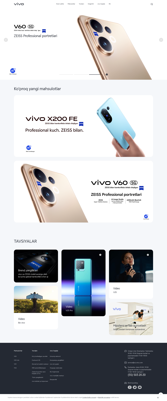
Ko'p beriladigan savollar (40, 356)
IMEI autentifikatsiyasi (39, 368)
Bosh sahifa (60, 4)
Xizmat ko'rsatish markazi (40, 364)
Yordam (81, 4)
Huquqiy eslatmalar (56, 368)
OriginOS (91, 4)
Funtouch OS (36, 360)
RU (110, 4)
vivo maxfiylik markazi (57, 376)
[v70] (83, 40)
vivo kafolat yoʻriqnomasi (40, 381)
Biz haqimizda (54, 372)
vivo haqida (101, 4)
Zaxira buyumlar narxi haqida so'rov (38, 373)
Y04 (15, 368)
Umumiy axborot (55, 356)
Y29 (15, 364)
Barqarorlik (53, 380)
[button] (151, 4)
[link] (19, 4)
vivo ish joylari (54, 364)
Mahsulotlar (71, 4)
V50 (15, 356)
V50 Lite (16, 360)
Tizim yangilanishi (37, 378)
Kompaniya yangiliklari (57, 360)
